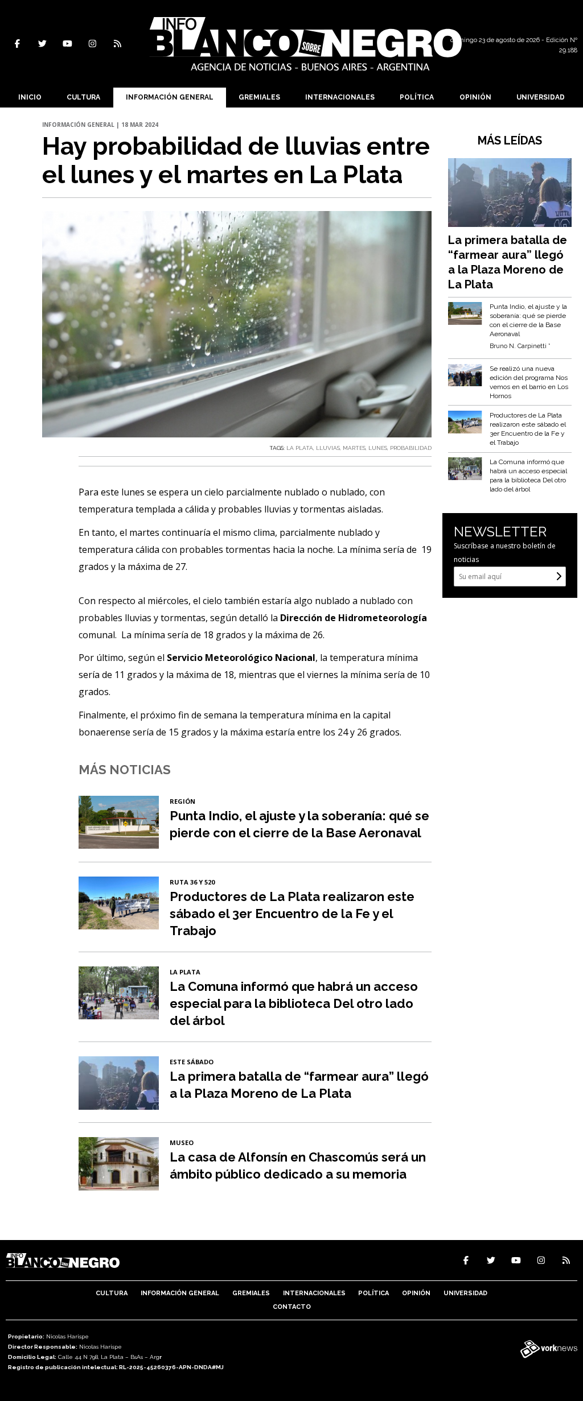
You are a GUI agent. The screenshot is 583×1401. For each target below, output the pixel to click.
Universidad (540, 97)
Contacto (292, 1307)
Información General (170, 97)
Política (417, 97)
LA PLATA (299, 448)
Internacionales (340, 97)
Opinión (475, 97)
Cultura (83, 97)
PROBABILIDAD (411, 448)
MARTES (354, 448)
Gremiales (259, 97)
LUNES (377, 448)
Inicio (30, 97)
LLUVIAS (328, 448)
